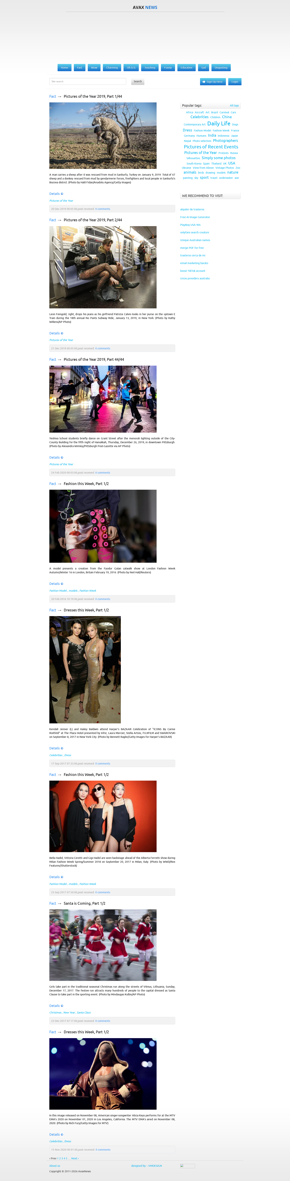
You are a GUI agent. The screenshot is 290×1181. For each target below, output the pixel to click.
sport (204, 177)
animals (190, 172)
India (212, 135)
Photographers (225, 140)
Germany (189, 135)
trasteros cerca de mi (192, 255)
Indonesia (223, 135)
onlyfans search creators (194, 232)
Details (54, 194)
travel (213, 177)
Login (235, 81)
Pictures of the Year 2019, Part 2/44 (93, 220)
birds (201, 172)
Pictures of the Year (61, 200)
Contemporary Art (195, 124)
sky (196, 177)
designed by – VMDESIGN (146, 1165)
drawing (210, 172)
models (73, 590)
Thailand (216, 163)
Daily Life (218, 123)
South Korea (194, 163)
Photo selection (202, 140)
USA (231, 163)
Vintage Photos (224, 167)
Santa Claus (84, 1012)
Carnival (224, 112)
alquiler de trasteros (192, 209)
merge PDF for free (192, 247)
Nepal (187, 140)
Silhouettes (193, 158)
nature (232, 172)
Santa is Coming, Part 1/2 (84, 903)
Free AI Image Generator (195, 217)
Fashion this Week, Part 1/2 (86, 484)
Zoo (238, 167)
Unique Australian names (195, 240)
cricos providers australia (195, 278)
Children (215, 117)
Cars (233, 112)
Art (207, 112)
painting (188, 177)
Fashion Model (58, 590)
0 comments (102, 208)
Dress (67, 755)
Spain (206, 163)
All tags (234, 105)
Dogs (235, 124)
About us (54, 1165)
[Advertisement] (145, 37)
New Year (69, 1012)
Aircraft (199, 112)
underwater (226, 177)
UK (225, 163)
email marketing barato (194, 263)
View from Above (203, 167)
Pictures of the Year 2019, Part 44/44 (94, 359)
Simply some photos (219, 158)
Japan (234, 135)
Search (138, 81)
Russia (234, 152)
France (235, 130)
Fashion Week (87, 590)
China (227, 117)
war (237, 177)
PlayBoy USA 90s (190, 224)
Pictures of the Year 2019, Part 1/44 (93, 96)
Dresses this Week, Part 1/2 (86, 610)
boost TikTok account (192, 270)
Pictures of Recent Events (211, 146)
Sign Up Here (215, 81)
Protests (224, 152)
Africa (189, 112)
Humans (201, 135)
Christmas (55, 1012)
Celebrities (55, 755)
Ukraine (186, 167)
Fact (52, 96)
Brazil (214, 112)
